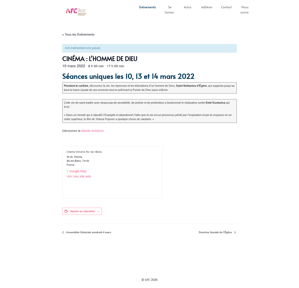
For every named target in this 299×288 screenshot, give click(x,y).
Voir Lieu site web (79, 176)
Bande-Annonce (92, 131)
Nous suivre (244, 9)
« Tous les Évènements (78, 34)
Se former (169, 9)
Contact (226, 7)
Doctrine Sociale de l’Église (216, 232)
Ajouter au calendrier (82, 211)
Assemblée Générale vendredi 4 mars (88, 232)
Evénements (147, 7)
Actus (187, 7)
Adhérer (206, 7)
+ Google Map (76, 171)
